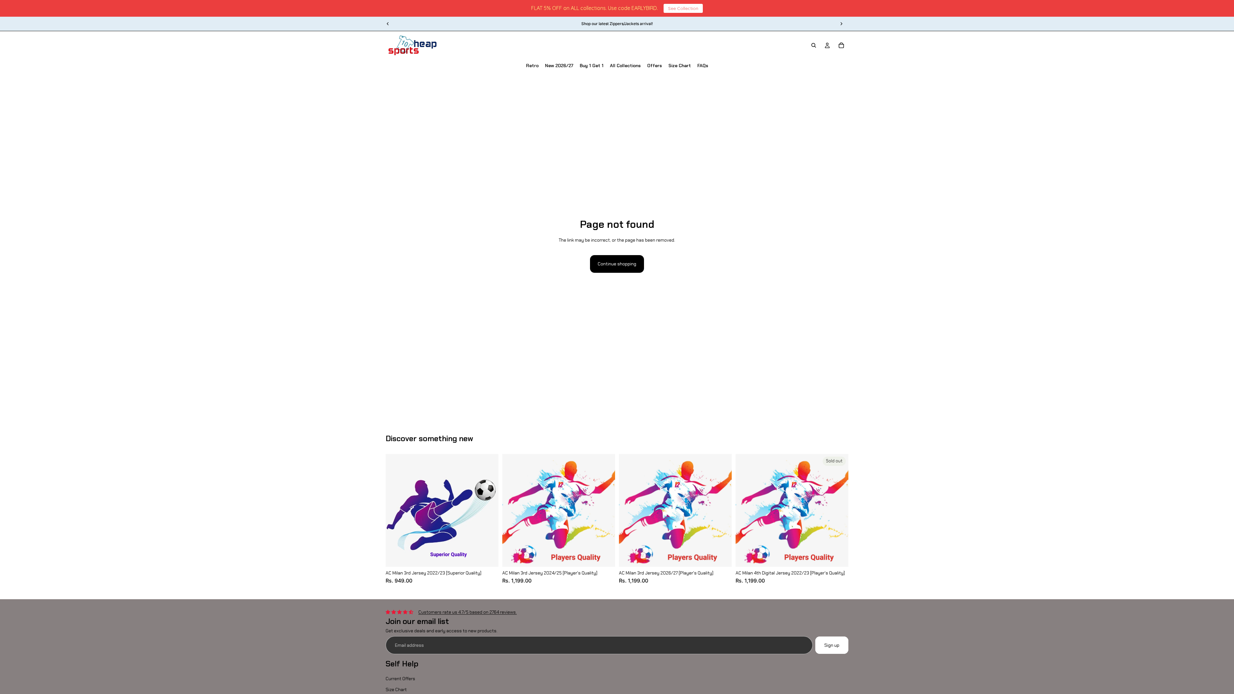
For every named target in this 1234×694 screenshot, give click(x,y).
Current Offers (400, 678)
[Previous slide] (388, 24)
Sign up (831, 645)
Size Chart (396, 689)
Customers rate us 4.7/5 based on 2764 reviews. (467, 612)
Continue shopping (617, 264)
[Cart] (841, 45)
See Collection (683, 8)
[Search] (814, 45)
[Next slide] (841, 24)
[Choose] (488, 557)
